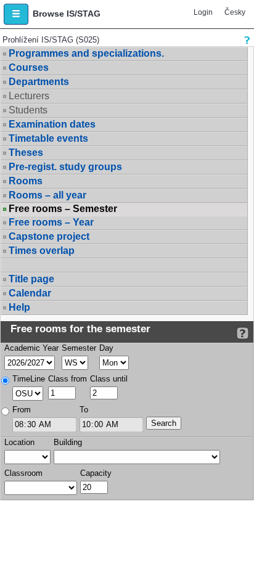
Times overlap (42, 250)
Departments (39, 81)
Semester (79, 348)
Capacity (96, 473)
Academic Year (31, 348)
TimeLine (28, 378)
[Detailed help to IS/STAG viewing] (242, 333)
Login (203, 12)
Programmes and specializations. (86, 53)
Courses (29, 67)
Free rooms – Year (51, 222)
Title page (31, 279)
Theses (26, 152)
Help (19, 307)
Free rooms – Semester (63, 209)
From (21, 409)
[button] (16, 14)
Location (19, 442)
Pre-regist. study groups (65, 166)
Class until (109, 378)
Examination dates (52, 124)
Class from (67, 378)
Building (68, 442)
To (84, 409)
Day (106, 348)
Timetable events (48, 138)
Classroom (23, 473)
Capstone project (49, 236)
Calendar (30, 293)
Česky (234, 12)
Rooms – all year (47, 195)
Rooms (26, 181)
